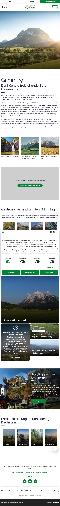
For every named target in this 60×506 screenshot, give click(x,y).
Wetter (3, 491)
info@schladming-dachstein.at (37, 472)
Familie (6, 444)
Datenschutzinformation (26, 253)
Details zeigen (51, 267)
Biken (34, 444)
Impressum (23, 495)
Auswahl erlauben (30, 272)
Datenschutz (34, 491)
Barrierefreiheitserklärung (50, 491)
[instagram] (35, 481)
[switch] (22, 261)
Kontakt (20, 491)
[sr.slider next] (55, 449)
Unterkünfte (49, 444)
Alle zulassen (49, 272)
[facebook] (24, 481)
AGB (26, 491)
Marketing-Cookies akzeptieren (30, 185)
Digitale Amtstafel (35, 495)
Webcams (11, 491)
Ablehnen (11, 272)
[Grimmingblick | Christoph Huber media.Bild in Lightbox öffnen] (50, 146)
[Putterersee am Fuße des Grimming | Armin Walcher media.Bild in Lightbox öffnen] (30, 146)
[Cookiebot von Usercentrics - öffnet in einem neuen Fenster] (51, 232)
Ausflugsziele (22, 444)
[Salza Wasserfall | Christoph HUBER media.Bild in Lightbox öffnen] (10, 146)
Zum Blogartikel (38, 401)
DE (29, 476)
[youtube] (30, 481)
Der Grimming (15, 357)
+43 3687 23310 (17, 472)
